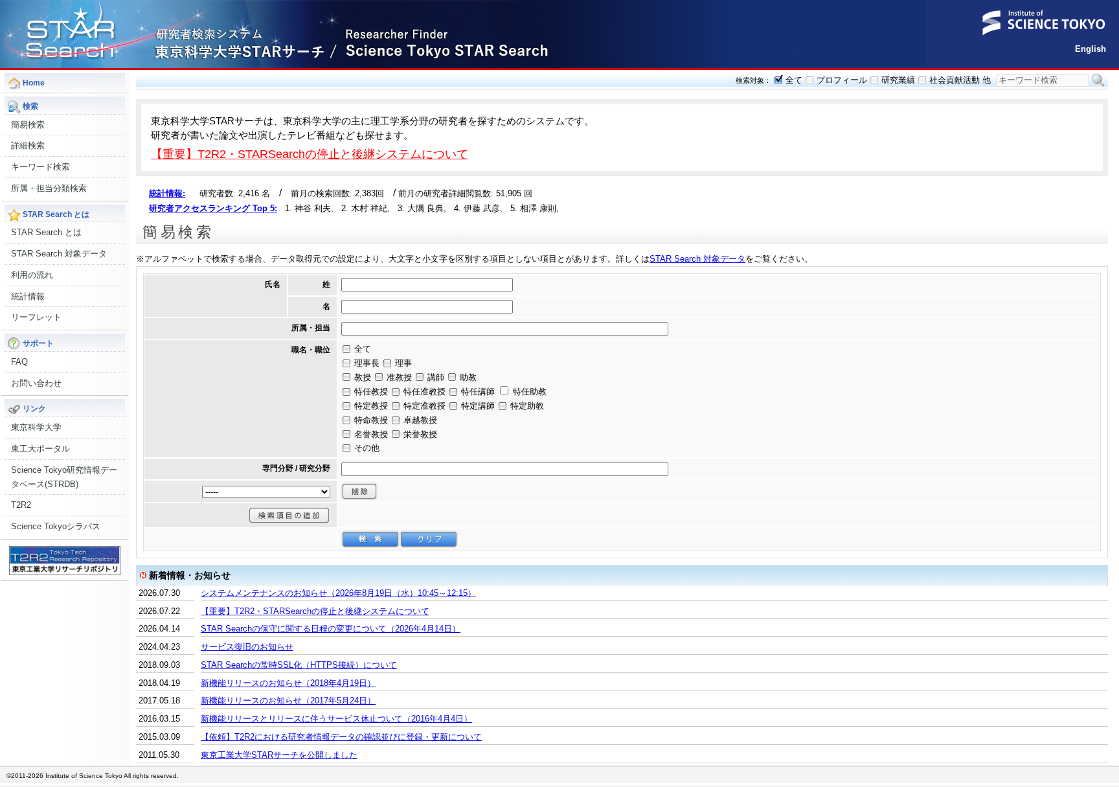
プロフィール (842, 80)
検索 (1098, 80)
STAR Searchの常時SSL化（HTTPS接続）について (299, 665)
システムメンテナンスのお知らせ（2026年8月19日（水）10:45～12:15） (338, 593)
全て (794, 80)
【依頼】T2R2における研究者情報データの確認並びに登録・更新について (341, 737)
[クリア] (429, 539)
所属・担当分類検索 (49, 188)
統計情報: (167, 193)
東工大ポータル (40, 448)
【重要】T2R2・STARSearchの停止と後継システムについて (309, 154)
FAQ (19, 362)
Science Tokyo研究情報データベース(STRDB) (64, 477)
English (1090, 49)
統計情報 (28, 296)
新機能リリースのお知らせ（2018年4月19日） (288, 683)
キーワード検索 (40, 167)
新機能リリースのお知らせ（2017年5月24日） (288, 700)
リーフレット (36, 317)
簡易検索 (28, 125)
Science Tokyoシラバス (55, 526)
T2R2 (21, 505)
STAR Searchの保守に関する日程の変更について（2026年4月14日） (330, 628)
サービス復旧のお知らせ (247, 647)
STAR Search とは (46, 232)
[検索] (370, 539)
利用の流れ (32, 275)
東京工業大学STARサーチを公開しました (279, 755)
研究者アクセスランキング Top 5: (213, 208)
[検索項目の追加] (289, 515)
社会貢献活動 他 (960, 80)
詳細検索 (28, 145)
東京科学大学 (36, 427)
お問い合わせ (36, 383)
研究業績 (898, 80)
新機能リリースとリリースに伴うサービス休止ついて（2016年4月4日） (336, 719)
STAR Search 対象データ (59, 253)
